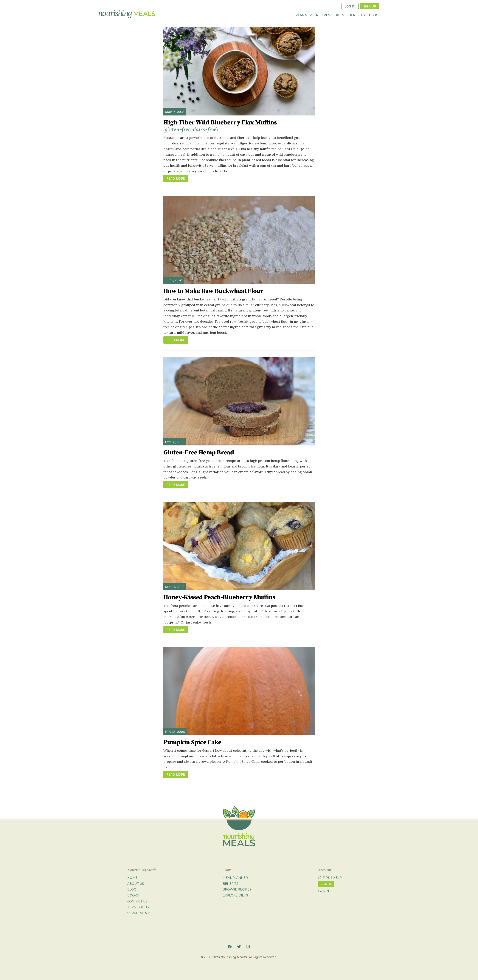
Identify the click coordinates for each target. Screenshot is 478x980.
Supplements (139, 913)
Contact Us (137, 901)
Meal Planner (235, 877)
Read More (176, 178)
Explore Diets (235, 895)
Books (133, 895)
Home (132, 877)
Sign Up (369, 6)
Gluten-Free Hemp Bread (198, 452)
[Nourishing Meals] (126, 14)
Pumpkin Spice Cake (192, 742)
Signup (326, 884)
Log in (323, 891)
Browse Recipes (237, 889)
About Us (135, 883)
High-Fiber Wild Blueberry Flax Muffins (220, 125)
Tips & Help (332, 877)
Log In (350, 6)
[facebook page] (230, 947)
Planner (303, 15)
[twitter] (239, 947)
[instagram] (248, 947)
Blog (373, 15)
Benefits (356, 15)
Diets (339, 15)
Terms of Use (139, 907)
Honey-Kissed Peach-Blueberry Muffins (219, 597)
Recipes (323, 15)
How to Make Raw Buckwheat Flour (213, 291)
